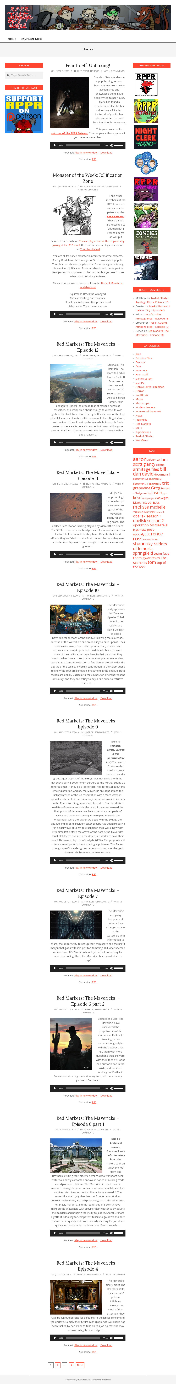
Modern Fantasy (145, 407)
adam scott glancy (150, 462)
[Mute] (111, 145)
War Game (142, 440)
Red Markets (103, 355)
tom (152, 562)
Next (80, 1365)
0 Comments (118, 71)
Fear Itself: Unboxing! (88, 65)
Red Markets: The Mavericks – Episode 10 (88, 587)
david (148, 474)
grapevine (141, 487)
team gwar (142, 557)
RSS (94, 159)
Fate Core (141, 370)
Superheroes (143, 432)
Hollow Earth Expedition (150, 386)
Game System (144, 378)
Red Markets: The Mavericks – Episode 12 (88, 347)
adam (151, 459)
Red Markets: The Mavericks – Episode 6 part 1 (88, 1121)
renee (157, 534)
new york (160, 512)
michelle (157, 507)
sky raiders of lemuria (150, 546)
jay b (165, 493)
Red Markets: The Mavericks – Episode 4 (88, 1266)
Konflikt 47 (142, 395)
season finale (150, 539)
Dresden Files (144, 358)
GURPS (140, 382)
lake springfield (149, 498)
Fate (138, 366)
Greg (155, 488)
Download (106, 152)
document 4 (140, 483)
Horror (94, 71)
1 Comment (119, 1274)
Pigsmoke (141, 419)
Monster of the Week (106, 186)
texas (155, 557)
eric (165, 483)
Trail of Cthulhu (144, 436)
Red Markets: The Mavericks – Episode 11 (88, 475)
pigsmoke (139, 529)
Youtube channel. (90, 249)
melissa (141, 507)
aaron (140, 459)
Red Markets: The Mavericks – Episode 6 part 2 (88, 1001)
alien (138, 354)
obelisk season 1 (147, 516)
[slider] (119, 145)
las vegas (162, 498)
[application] (87, 145)
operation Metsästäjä (150, 525)
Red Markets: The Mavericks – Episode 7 (88, 893)
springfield (143, 553)
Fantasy (140, 362)
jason (156, 492)
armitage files (146, 469)
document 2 (140, 478)
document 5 (154, 483)
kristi (137, 497)
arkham (160, 464)
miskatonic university (144, 511)
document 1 (162, 474)
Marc (137, 502)
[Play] (55, 145)
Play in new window (85, 152)
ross (137, 538)
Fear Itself (83, 71)
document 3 (154, 478)
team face (161, 553)
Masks (139, 399)
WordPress (106, 1379)
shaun (139, 544)
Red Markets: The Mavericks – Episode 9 (88, 724)
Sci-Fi (139, 428)
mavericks (150, 502)
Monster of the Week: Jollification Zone (88, 178)
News (139, 415)
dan (137, 474)
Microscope (142, 403)
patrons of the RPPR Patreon (69, 133)
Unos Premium (84, 1379)
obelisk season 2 (148, 520)
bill (163, 468)
